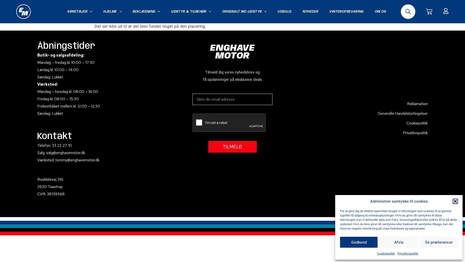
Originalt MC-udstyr (242, 11)
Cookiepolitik (386, 253)
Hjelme (110, 11)
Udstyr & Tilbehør (188, 11)
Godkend (359, 242)
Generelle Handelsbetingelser (403, 113)
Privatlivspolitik (407, 253)
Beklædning (144, 11)
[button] (455, 201)
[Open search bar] (408, 11)
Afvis (398, 242)
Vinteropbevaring (346, 11)
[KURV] (429, 12)
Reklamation (417, 103)
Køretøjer (78, 11)
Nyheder (310, 11)
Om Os (380, 11)
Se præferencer (439, 242)
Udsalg (284, 11)
